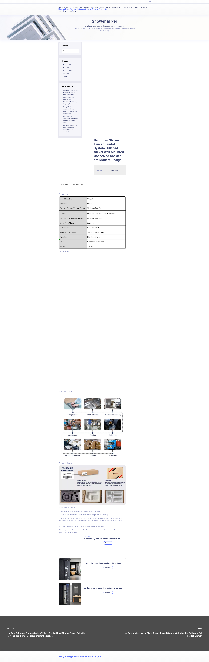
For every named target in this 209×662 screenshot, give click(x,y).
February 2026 (67, 65)
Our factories (74, 7)
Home (61, 7)
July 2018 (66, 77)
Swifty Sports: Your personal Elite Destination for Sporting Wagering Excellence (70, 101)
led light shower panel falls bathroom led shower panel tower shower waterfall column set (103, 588)
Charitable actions (128, 7)
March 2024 (66, 68)
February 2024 (67, 71)
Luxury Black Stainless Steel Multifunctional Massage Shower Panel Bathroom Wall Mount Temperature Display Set (103, 563)
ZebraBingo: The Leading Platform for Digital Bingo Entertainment (70, 92)
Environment (63, 11)
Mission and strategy (97, 7)
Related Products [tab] (78, 184)
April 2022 (66, 74)
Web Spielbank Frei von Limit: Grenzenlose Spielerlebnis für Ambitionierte (70, 129)
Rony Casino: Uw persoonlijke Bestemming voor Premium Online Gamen (70, 119)
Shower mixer (114, 170)
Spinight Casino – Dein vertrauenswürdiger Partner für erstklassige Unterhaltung (70, 110)
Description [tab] (64, 184)
